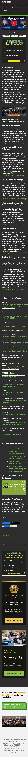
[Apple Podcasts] (6, 36)
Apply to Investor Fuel (14, 673)
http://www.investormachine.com (13, 175)
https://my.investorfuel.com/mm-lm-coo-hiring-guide (13, 376)
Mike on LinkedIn (15, 464)
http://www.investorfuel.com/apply (14, 143)
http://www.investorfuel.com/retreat (14, 224)
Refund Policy (18, 751)
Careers (14, 752)
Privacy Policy (9, 749)
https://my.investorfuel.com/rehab (14, 414)
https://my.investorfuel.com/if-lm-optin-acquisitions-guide (14, 368)
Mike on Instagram (15, 461)
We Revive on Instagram (17, 469)
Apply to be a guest (14, 620)
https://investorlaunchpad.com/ (13, 434)
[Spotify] (14, 36)
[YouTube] (22, 36)
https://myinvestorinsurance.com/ (14, 253)
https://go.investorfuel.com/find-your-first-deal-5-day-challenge (13, 423)
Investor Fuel (5, 535)
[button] (25, 2)
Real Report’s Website (16, 471)
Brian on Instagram (15, 466)
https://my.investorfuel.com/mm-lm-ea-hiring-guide (13, 385)
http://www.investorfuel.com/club (13, 290)
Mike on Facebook (15, 459)
